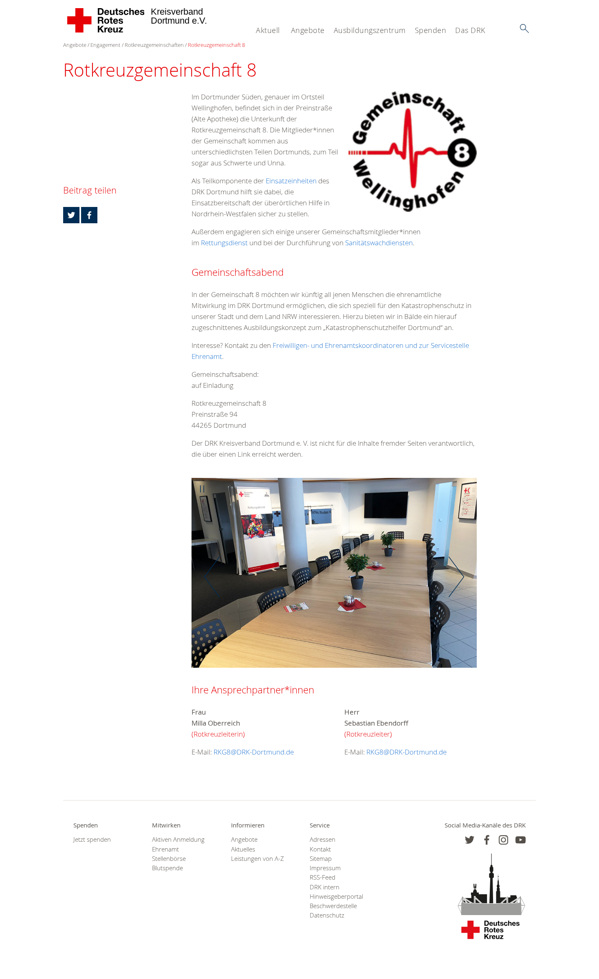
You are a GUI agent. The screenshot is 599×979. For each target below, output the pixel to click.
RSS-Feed (322, 877)
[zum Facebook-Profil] (470, 840)
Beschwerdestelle (333, 906)
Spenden (431, 30)
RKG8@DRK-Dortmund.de (254, 752)
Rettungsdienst (224, 242)
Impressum (325, 868)
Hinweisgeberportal (336, 896)
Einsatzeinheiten (291, 180)
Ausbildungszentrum (370, 30)
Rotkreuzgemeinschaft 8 (216, 44)
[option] (334, 577)
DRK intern (324, 887)
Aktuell (268, 30)
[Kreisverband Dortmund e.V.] (106, 20)
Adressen (322, 839)
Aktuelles (243, 849)
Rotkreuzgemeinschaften (154, 44)
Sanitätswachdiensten (379, 242)
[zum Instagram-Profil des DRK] (503, 840)
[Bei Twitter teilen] (71, 215)
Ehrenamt (165, 849)
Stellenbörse (169, 858)
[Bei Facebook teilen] (89, 215)
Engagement (105, 44)
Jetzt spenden (92, 839)
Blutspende (167, 868)
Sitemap (321, 858)
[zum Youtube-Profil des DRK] (520, 840)
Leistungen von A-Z (257, 858)
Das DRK (470, 30)
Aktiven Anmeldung (178, 839)
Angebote (308, 30)
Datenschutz (327, 915)
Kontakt (320, 849)
